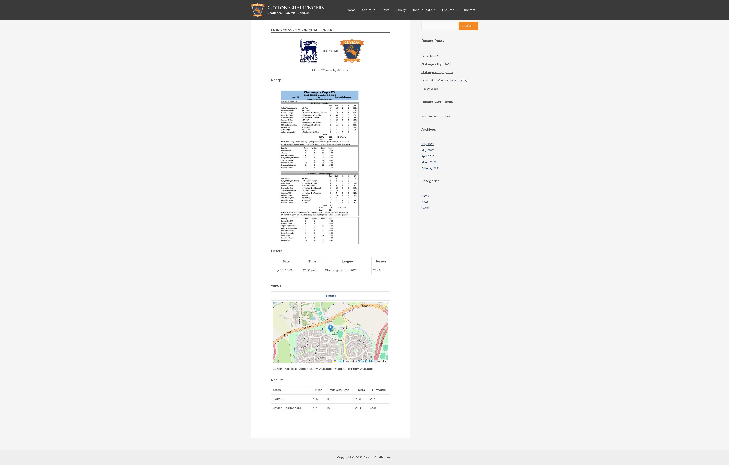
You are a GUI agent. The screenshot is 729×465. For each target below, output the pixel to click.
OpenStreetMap (366, 361)
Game (425, 195)
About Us (368, 10)
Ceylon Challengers (296, 8)
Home (351, 10)
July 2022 (427, 144)
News (385, 10)
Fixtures (448, 10)
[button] (330, 328)
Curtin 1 (330, 296)
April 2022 (427, 156)
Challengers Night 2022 (436, 64)
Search (468, 26)
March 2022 (428, 162)
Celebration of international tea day (444, 80)
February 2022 (430, 168)
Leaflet (340, 361)
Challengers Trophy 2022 (437, 72)
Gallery (400, 10)
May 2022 (427, 150)
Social (425, 207)
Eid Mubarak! (429, 55)
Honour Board (422, 10)
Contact (469, 10)
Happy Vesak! (430, 88)
